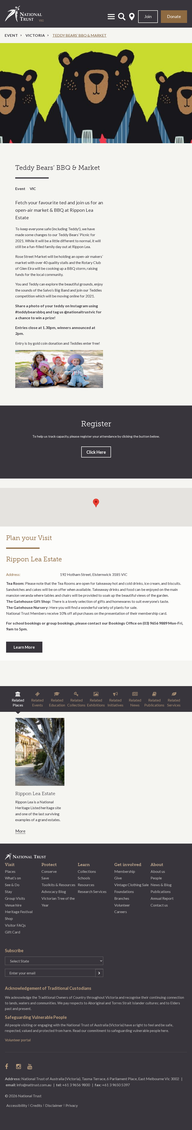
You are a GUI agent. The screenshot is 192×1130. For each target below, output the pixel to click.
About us (158, 871)
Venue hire (13, 905)
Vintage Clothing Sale (131, 884)
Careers (120, 911)
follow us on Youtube (30, 1066)
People (156, 878)
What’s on (13, 878)
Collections (87, 871)
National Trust (28, 14)
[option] (96, 93)
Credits (36, 1105)
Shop (9, 918)
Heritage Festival (19, 911)
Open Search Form (122, 16)
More (20, 831)
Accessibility (16, 1105)
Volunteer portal (18, 1040)
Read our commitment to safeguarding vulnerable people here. (121, 1030)
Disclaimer (54, 1105)
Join (148, 16)
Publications (161, 891)
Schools (84, 878)
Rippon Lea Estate (35, 793)
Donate (174, 16)
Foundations (124, 891)
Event (11, 35)
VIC (33, 188)
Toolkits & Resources (58, 884)
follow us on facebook (8, 1066)
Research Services (92, 891)
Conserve (49, 871)
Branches (121, 898)
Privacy (72, 1105)
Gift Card (12, 932)
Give (118, 878)
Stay (8, 891)
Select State (132, 16)
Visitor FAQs (15, 925)
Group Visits (15, 898)
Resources (86, 884)
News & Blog (161, 884)
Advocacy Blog (53, 891)
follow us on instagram (19, 1066)
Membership (124, 871)
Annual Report (162, 898)
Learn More (24, 647)
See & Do (12, 884)
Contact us (159, 905)
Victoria (35, 35)
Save (45, 878)
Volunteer (122, 905)
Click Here (96, 452)
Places (10, 871)
